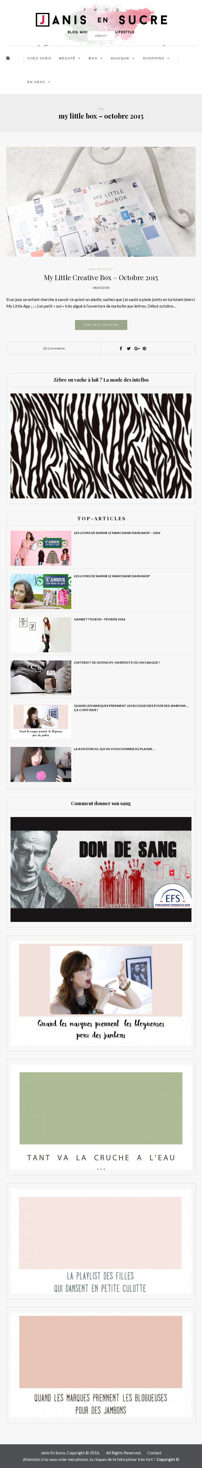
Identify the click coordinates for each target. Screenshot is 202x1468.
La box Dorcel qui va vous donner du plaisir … (114, 749)
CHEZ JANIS (39, 58)
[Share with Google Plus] (136, 348)
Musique (120, 58)
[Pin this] (144, 348)
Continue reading (101, 325)
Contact (154, 1452)
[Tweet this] (129, 348)
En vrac (36, 82)
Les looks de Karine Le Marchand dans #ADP (112, 576)
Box (93, 58)
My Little (105, 269)
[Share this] (121, 348)
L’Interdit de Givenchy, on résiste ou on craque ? (117, 662)
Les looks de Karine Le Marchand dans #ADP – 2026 (117, 533)
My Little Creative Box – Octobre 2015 (101, 277)
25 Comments (54, 348)
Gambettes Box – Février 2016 (99, 619)
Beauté (67, 58)
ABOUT (101, 35)
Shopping (154, 58)
